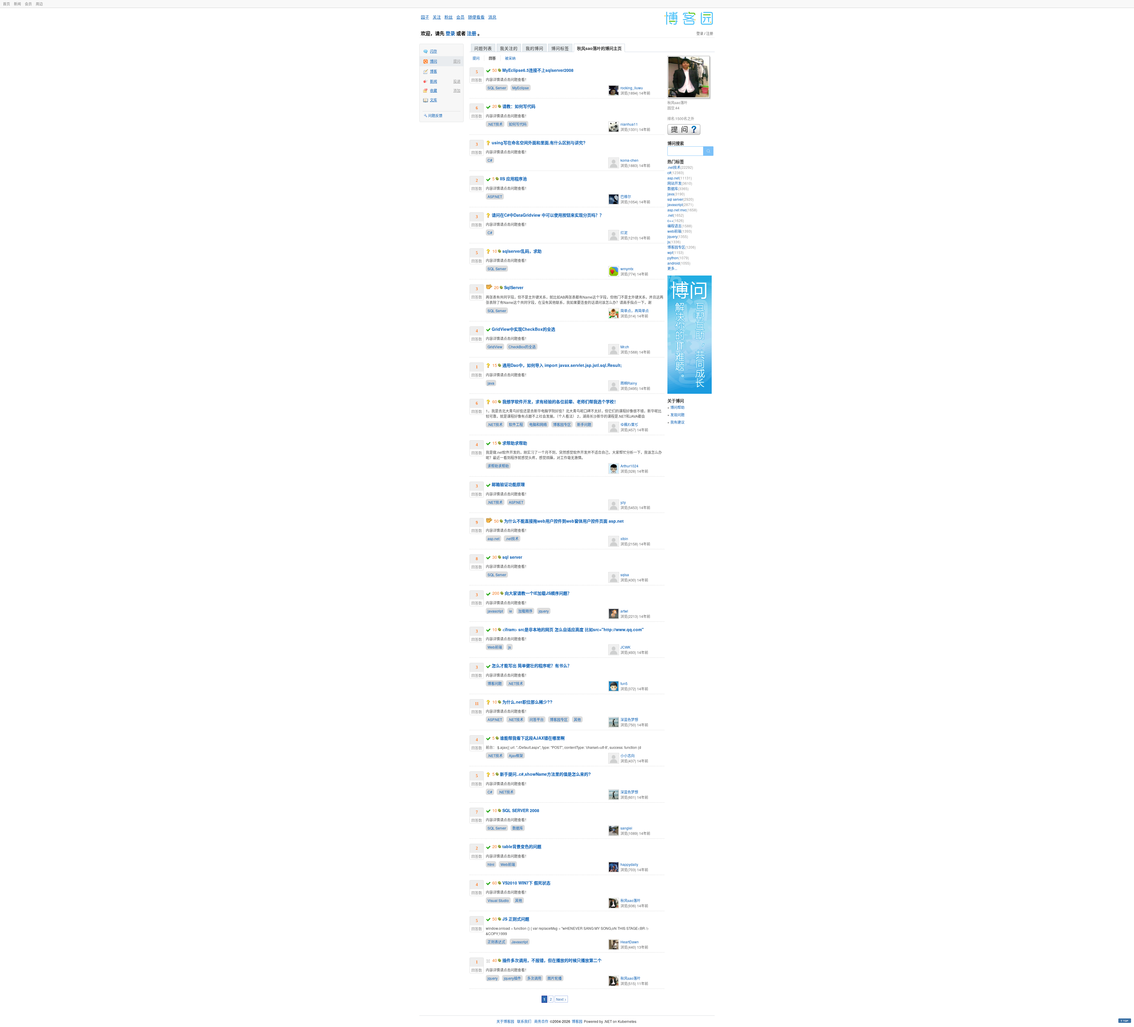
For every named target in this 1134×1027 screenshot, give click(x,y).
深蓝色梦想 (629, 719)
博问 (433, 61)
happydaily (629, 864)
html (491, 864)
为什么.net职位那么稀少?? (527, 702)
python (678, 257)
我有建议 (677, 422)
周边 (39, 3)
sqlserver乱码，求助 (522, 251)
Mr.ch (624, 346)
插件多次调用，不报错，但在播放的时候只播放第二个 (552, 960)
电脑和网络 (538, 424)
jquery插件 (512, 978)
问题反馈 (435, 115)
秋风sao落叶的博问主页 (599, 48)
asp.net (493, 538)
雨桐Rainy (628, 382)
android (678, 262)
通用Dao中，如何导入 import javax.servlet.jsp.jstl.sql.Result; (562, 365)
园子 (425, 17)
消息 (492, 17)
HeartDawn (629, 941)
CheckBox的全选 (522, 346)
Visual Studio (498, 900)
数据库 (517, 827)
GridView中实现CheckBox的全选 (523, 329)
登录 (450, 33)
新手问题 (584, 424)
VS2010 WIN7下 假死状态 (526, 883)
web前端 (679, 231)
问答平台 (536, 719)
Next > (561, 999)
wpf (675, 252)
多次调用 (534, 978)
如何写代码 (518, 124)
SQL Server (497, 87)
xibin (624, 538)
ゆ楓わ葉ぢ (629, 424)
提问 (456, 61)
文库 (433, 99)
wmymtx (626, 268)
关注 (437, 17)
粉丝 (448, 17)
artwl (624, 610)
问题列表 (483, 48)
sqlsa (624, 574)
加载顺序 (525, 610)
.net (675, 215)
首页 (6, 3)
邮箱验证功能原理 (508, 484)
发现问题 (677, 414)
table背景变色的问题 (521, 846)
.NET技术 (495, 124)
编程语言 (679, 225)
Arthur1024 (629, 465)
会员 (28, 3)
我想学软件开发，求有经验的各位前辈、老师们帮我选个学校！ (560, 401)
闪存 (433, 51)
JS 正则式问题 (515, 919)
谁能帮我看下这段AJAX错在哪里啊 (532, 738)
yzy (623, 502)
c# (675, 172)
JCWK (625, 646)
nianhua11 (629, 124)
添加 (456, 90)
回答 (492, 58)
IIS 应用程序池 (513, 179)
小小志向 (627, 755)
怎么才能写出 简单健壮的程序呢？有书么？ (531, 665)
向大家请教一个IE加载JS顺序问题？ (538, 593)
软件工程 (516, 424)
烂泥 (624, 232)
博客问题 (495, 683)
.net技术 (512, 538)
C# (490, 160)
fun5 (624, 683)
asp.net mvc (682, 209)
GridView (495, 346)
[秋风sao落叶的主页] (689, 78)
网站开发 (679, 183)
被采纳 (510, 58)
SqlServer (513, 287)
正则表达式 (496, 941)
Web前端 (495, 646)
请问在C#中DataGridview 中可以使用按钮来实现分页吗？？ (548, 215)
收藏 (433, 90)
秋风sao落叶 (630, 900)
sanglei (626, 827)
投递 (456, 81)
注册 (471, 33)
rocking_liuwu (631, 87)
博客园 (577, 1021)
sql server (512, 557)
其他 (577, 719)
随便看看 (476, 17)
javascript (495, 610)
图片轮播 (555, 978)
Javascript (519, 941)
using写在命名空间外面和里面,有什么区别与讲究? (539, 142)
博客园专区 (562, 424)
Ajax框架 (516, 755)
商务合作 (541, 1021)
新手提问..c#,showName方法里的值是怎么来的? (545, 774)
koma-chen (629, 160)
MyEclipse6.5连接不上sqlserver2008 (537, 70)
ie (510, 610)
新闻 (17, 3)
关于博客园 (505, 1021)
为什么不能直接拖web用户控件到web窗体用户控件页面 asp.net (564, 521)
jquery (544, 610)
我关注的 (509, 48)
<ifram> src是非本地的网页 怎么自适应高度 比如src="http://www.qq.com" (573, 629)
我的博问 (534, 48)
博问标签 (560, 48)
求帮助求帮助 (514, 443)
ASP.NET (495, 196)
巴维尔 (625, 196)
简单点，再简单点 (634, 310)
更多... (672, 268)
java (491, 382)
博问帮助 (677, 407)
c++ (675, 220)
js (509, 646)
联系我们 (524, 1021)
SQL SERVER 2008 (520, 810)
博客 (433, 71)
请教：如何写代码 (518, 106)
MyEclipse (520, 87)
